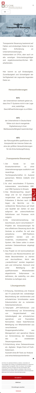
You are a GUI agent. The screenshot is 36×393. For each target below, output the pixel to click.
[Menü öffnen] (33, 5)
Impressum (18, 390)
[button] (33, 358)
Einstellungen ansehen (18, 387)
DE (5, 12)
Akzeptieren (18, 377)
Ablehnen (18, 382)
